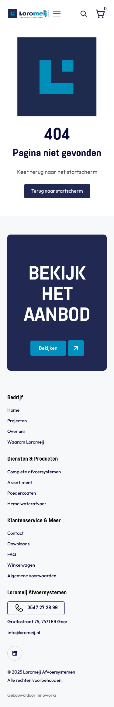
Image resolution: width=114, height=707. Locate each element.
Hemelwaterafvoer (26, 503)
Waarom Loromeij (25, 442)
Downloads (18, 544)
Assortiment (19, 482)
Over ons (16, 431)
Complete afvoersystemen (34, 472)
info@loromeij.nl (24, 632)
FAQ (11, 554)
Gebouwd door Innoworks (32, 695)
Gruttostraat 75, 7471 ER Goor (37, 621)
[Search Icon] (84, 14)
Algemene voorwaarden (32, 575)
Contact (15, 533)
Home (13, 410)
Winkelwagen (21, 565)
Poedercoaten (21, 493)
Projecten (17, 421)
